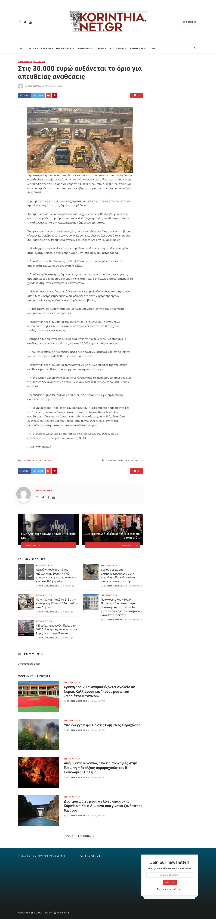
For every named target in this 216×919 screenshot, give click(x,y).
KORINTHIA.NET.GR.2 (49, 585)
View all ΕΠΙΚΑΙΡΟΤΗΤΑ (78, 835)
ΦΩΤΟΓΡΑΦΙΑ (117, 48)
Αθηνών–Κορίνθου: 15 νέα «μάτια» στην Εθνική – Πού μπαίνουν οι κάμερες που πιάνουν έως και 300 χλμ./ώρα (56, 575)
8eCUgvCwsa (34, 86)
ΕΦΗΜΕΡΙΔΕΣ (136, 48)
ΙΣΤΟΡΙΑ (100, 48)
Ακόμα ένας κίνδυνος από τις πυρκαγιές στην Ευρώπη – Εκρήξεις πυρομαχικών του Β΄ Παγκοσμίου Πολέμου (100, 767)
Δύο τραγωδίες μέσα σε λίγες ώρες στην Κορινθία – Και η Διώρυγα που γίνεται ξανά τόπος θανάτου (103, 805)
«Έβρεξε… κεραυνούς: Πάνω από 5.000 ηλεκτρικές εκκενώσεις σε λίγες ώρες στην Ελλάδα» (56, 629)
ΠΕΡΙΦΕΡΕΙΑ (47, 48)
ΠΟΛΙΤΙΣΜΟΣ (83, 48)
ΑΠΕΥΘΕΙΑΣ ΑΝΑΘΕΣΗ (117, 460)
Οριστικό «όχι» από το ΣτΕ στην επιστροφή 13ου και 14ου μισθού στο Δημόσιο (56, 603)
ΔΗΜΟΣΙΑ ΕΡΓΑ (136, 460)
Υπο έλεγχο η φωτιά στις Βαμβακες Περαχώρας (102, 725)
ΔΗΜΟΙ (32, 48)
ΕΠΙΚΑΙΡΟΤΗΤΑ (63, 48)
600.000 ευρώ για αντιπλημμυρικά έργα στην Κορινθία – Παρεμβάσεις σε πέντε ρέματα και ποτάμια (118, 575)
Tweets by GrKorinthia (91, 856)
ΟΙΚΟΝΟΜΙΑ (39, 61)
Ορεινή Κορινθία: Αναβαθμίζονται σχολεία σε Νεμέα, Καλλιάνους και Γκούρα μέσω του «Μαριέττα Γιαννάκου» (99, 691)
